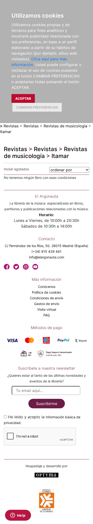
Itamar (5, 131)
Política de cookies (46, 292)
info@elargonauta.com (46, 257)
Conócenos (46, 287)
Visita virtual (46, 309)
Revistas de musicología (65, 126)
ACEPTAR (23, 98)
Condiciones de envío (46, 298)
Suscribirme (46, 403)
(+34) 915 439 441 (46, 251)
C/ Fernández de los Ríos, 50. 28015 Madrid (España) (46, 246)
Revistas (11, 126)
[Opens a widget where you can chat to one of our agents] (18, 516)
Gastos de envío (46, 304)
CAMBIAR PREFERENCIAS (37, 107)
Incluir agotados (16, 169)
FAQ (46, 315)
